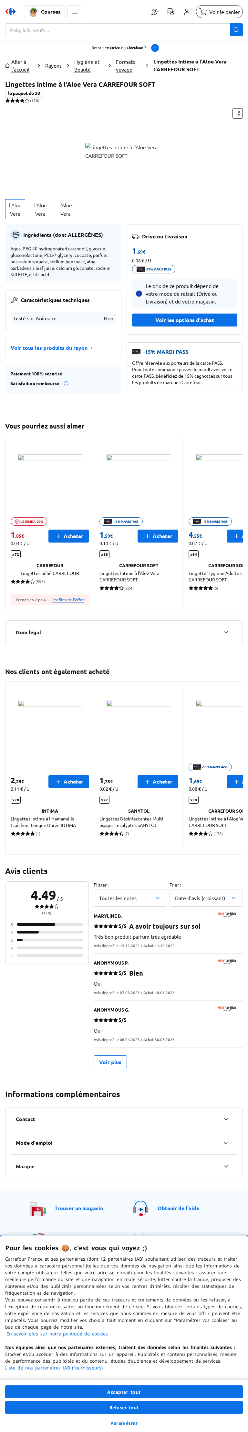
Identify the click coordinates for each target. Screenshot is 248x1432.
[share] (237, 113)
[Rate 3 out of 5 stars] (17, 100)
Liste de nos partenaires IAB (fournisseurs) (54, 1368)
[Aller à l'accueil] (10, 11)
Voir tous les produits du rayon (49, 347)
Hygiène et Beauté (86, 65)
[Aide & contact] (154, 11)
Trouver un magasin (79, 1208)
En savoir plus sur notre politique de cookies (57, 1334)
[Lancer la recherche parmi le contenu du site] (236, 30)
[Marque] (225, 1166)
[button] (74, 11)
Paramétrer (124, 1423)
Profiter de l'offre (68, 599)
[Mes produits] (170, 11)
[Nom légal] (225, 632)
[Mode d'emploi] (225, 1142)
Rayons (53, 65)
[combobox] (124, 29)
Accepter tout (124, 1392)
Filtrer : (101, 885)
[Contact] (225, 1119)
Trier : (175, 885)
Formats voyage (125, 65)
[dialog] (124, 1333)
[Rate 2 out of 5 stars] (12, 100)
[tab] (15, 209)
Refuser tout (124, 1407)
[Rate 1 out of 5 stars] (7, 100)
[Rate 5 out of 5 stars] (27, 100)
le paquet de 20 (24, 93)
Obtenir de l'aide (178, 1208)
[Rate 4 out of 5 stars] (22, 100)
